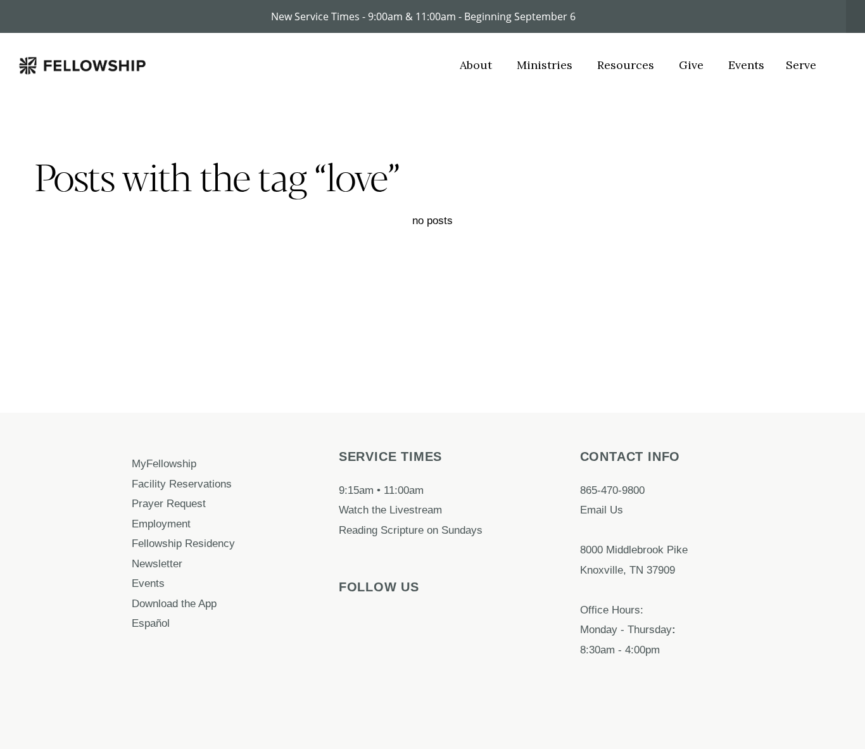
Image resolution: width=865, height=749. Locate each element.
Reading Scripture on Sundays (411, 530)
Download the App (176, 603)
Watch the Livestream (390, 509)
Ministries (546, 65)
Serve (801, 65)
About (477, 65)
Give (693, 65)
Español (151, 623)
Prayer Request (170, 503)
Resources (627, 65)
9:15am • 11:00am (381, 490)
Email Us (601, 509)
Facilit (146, 483)
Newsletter (157, 563)
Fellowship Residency (183, 543)
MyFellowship (164, 463)
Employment (163, 523)
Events (746, 65)
